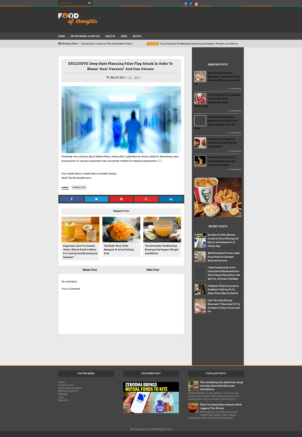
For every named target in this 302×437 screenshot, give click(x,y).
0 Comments (235, 88)
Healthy (110, 36)
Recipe (137, 36)
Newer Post (90, 269)
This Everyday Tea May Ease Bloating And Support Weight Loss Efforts (162, 249)
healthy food (79, 187)
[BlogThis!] (130, 77)
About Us (63, 400)
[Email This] (127, 77)
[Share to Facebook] (136, 77)
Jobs (61, 397)
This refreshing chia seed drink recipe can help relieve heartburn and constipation (221, 386)
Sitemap (62, 394)
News (124, 36)
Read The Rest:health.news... (77, 177)
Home (61, 36)
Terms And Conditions (70, 388)
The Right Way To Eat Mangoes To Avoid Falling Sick (119, 249)
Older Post (152, 269)
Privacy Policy (66, 385)
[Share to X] (133, 77)
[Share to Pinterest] (139, 77)
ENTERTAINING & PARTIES (85, 36)
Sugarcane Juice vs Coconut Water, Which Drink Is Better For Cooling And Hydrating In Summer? (80, 251)
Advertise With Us (68, 391)
